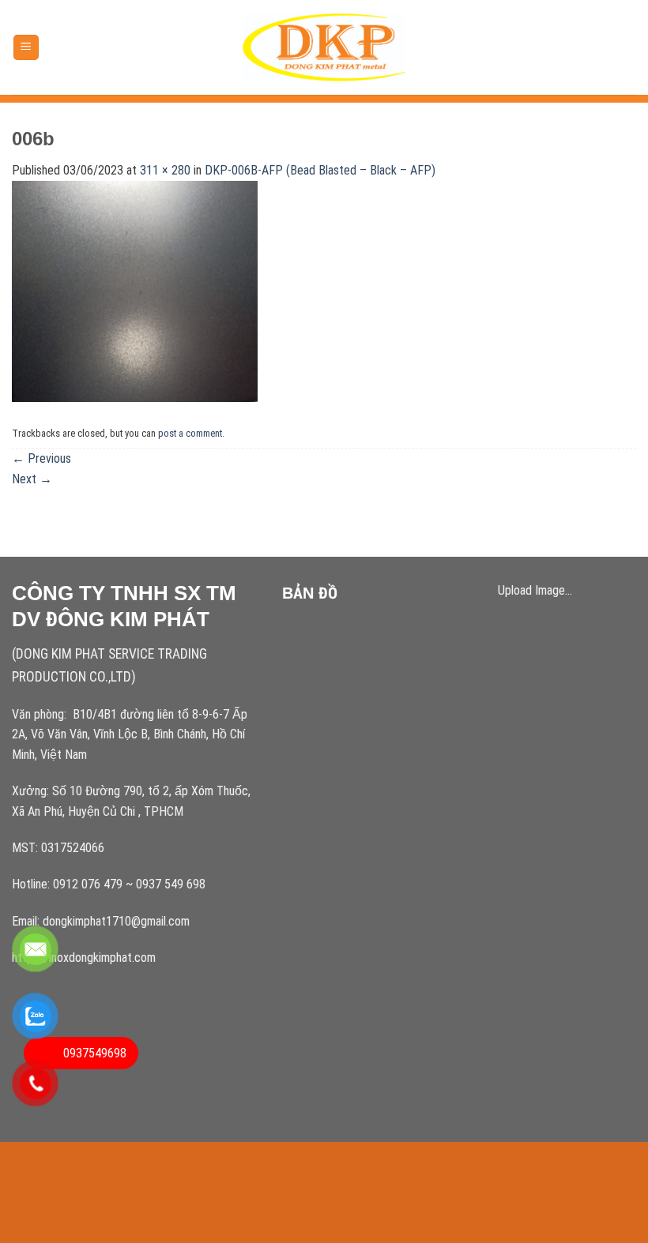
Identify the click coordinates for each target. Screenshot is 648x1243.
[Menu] (26, 48)
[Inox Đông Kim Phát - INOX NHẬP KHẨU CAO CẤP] (324, 48)
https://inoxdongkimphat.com (84, 957)
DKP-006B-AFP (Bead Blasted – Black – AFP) (320, 170)
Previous (41, 458)
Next (32, 478)
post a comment (190, 433)
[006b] (135, 290)
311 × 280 (165, 170)
